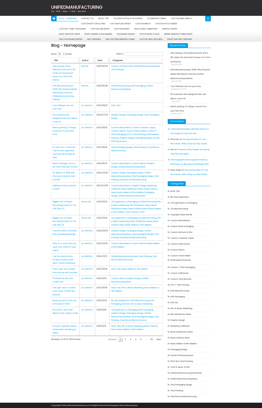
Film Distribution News (140, 205)
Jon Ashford (86, 105)
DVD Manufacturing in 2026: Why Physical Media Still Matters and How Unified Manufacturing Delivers (65, 92)
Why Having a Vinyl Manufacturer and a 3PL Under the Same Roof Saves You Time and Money (64, 73)
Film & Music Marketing (145, 28)
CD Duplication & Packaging (128, 18)
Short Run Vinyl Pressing (179, 39)
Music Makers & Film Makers (98, 34)
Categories (117, 60)
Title (56, 60)
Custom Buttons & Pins (93, 23)
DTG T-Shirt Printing (136, 134)
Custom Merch (143, 23)
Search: (119, 53)
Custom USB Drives (100, 28)
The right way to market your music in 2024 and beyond (64, 291)
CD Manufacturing (156, 18)
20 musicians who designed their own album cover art (65, 118)
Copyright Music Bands (181, 214)
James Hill (85, 201)
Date (100, 60)
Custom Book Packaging (182, 226)
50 (152, 339)
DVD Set (126, 303)
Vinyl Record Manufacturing (120, 39)
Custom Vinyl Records (151, 39)
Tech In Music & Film (149, 34)
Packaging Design (126, 34)
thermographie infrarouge (182, 159)
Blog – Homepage (68, 18)
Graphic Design (169, 28)
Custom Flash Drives (120, 23)
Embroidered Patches (180, 260)
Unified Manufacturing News (178, 34)
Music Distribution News (132, 189)
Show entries (61, 54)
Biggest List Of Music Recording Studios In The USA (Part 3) (64, 221)
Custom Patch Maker (166, 23)
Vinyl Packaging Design (70, 39)
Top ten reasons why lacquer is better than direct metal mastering (64, 259)
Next (159, 339)
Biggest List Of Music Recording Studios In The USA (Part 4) (64, 205)
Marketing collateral (179, 326)
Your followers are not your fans (185, 86)
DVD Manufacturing (120, 85)
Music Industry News (69, 34)
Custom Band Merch (181, 18)
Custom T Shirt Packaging (72, 28)
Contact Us (87, 18)
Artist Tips (103, 18)
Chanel (173, 129)
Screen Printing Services (181, 355)
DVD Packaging (121, 28)
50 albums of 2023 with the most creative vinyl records (64, 176)
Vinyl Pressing (94, 39)
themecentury (131, 405)
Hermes (84, 66)
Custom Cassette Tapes (143, 127)
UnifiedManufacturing (76, 7)
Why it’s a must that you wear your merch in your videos (64, 247)
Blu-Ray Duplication (120, 300)
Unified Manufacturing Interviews (186, 373)
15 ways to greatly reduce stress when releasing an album (65, 329)
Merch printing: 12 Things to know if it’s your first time (64, 131)
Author (85, 60)
